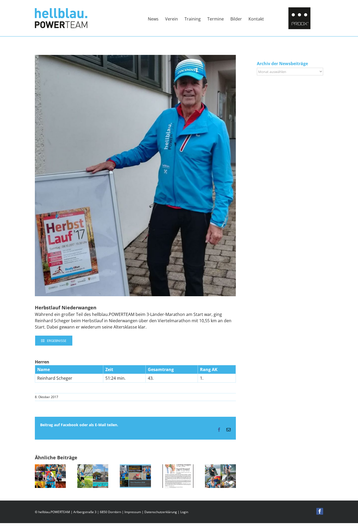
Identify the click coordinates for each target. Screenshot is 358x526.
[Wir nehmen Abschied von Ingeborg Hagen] (50, 467)
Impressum (132, 512)
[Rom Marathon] (135, 467)
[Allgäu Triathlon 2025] (220, 467)
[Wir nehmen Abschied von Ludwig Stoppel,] (177, 467)
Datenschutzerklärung (160, 512)
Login (184, 512)
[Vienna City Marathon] (92, 467)
